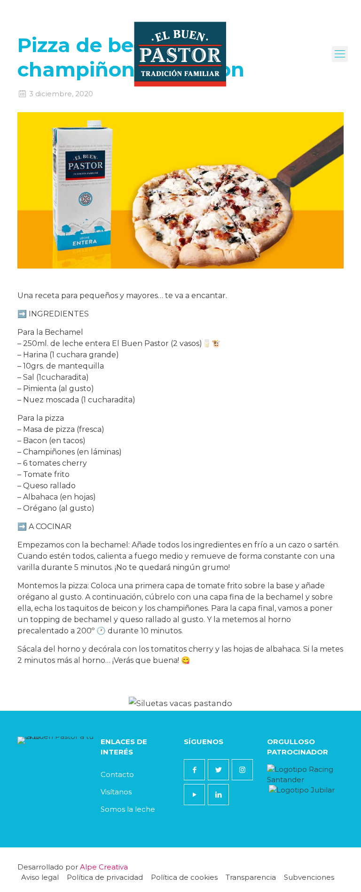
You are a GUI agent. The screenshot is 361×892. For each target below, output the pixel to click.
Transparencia (251, 877)
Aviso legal (40, 877)
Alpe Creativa (104, 866)
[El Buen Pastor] (181, 54)
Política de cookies (184, 877)
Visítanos (116, 791)
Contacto (117, 774)
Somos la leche (128, 809)
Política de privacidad (105, 877)
